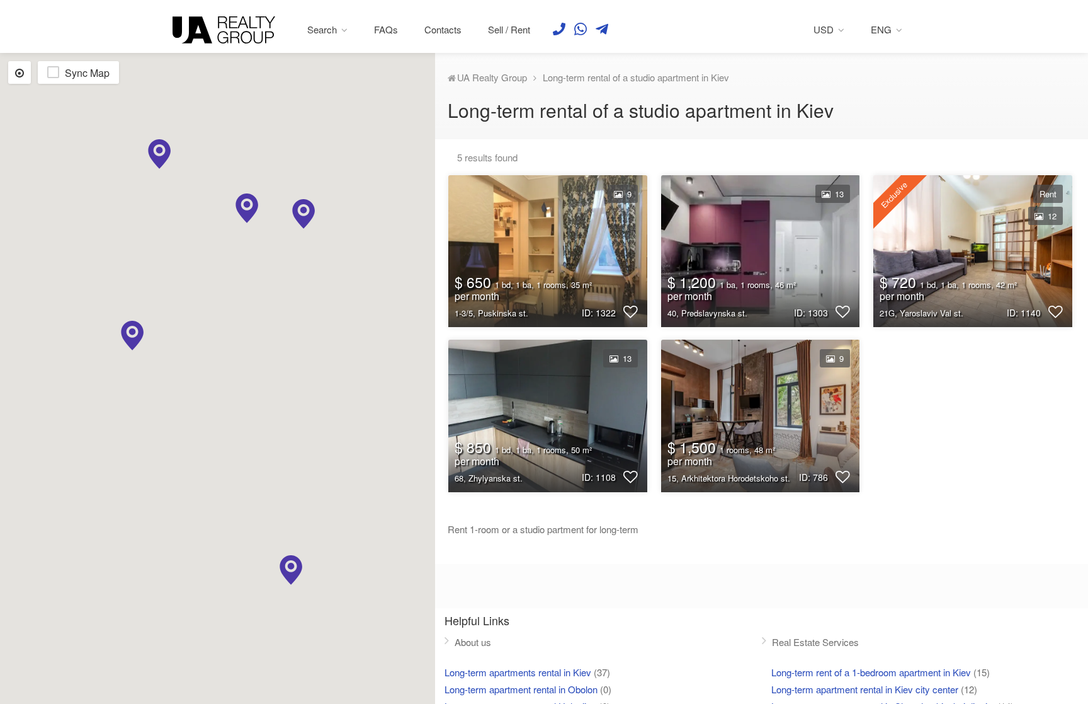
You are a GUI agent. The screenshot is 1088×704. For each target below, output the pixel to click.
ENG (881, 29)
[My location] (19, 72)
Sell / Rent (509, 29)
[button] (303, 214)
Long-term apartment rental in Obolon (521, 689)
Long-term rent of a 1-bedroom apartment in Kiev (871, 672)
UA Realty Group (492, 77)
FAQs (386, 29)
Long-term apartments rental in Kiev (518, 672)
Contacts (443, 29)
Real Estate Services (815, 642)
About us (473, 642)
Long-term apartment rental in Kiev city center (864, 689)
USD (823, 29)
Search (322, 29)
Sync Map (87, 73)
